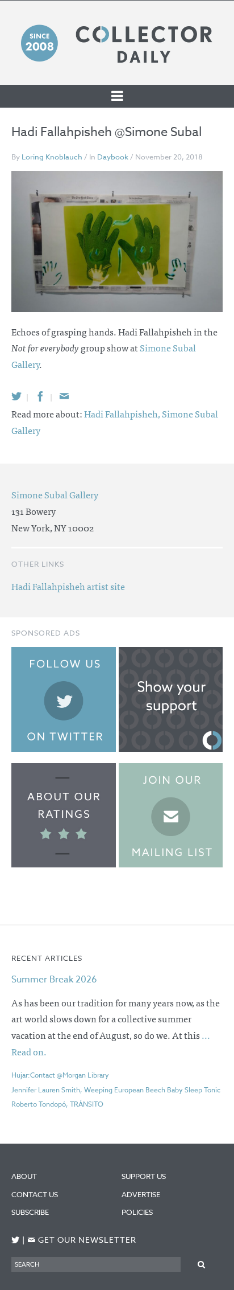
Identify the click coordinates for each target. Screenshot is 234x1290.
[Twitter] (16, 396)
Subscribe (30, 1212)
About (24, 1176)
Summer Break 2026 (54, 979)
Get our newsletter (81, 1240)
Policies (137, 1212)
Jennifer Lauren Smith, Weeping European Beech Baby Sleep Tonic (115, 1090)
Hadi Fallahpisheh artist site (68, 586)
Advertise (141, 1194)
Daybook (112, 156)
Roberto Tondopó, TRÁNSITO (57, 1104)
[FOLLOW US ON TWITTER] (15, 1240)
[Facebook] (40, 396)
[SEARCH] (202, 1264)
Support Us (144, 1176)
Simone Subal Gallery (54, 494)
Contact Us (34, 1194)
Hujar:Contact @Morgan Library (60, 1075)
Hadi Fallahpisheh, (123, 413)
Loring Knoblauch (52, 156)
